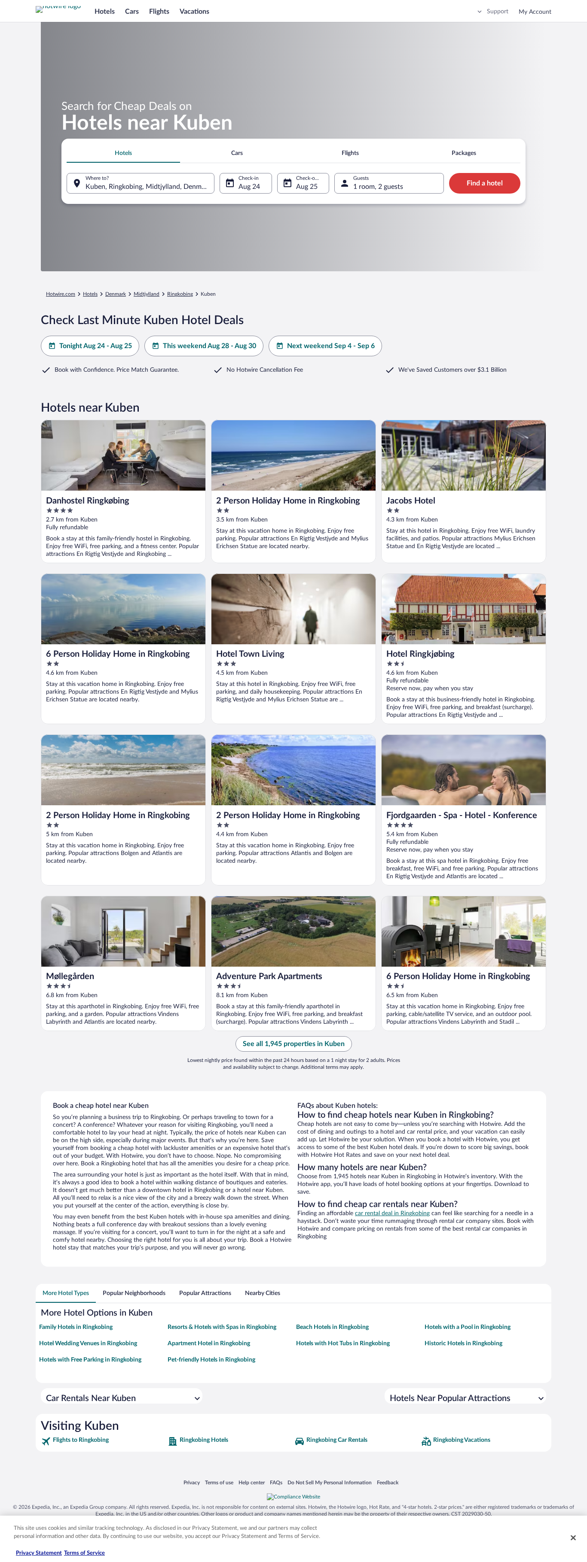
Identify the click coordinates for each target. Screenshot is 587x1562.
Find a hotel (485, 183)
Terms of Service (84, 1553)
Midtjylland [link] (146, 294)
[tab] (123, 153)
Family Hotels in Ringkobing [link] (76, 1327)
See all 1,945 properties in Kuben (294, 1043)
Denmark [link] (115, 294)
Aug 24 (249, 186)
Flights (159, 11)
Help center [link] (251, 1482)
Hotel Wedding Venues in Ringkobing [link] (88, 1344)
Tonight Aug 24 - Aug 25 (95, 346)
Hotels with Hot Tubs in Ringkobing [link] (343, 1344)
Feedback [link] (387, 1482)
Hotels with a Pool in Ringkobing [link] (468, 1327)
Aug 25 (307, 186)
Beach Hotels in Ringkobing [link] (332, 1327)
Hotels (105, 11)
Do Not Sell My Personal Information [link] (329, 1482)
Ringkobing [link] (180, 294)
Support (497, 12)
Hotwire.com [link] (60, 294)
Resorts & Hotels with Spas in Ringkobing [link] (222, 1327)
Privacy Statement (39, 1553)
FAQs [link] (276, 1482)
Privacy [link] (191, 1482)
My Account (535, 12)
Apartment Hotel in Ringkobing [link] (209, 1344)
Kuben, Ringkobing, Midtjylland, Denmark (148, 186)
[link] (103, 1441)
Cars (132, 11)
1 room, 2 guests (378, 186)
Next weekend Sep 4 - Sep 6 (331, 346)
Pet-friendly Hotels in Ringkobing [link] (211, 1360)
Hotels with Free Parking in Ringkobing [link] (90, 1360)
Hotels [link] (90, 294)
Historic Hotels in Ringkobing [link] (463, 1344)
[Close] (573, 1537)
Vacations (194, 11)
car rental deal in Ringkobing (392, 1213)
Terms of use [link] (219, 1482)
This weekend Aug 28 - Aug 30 (209, 346)
